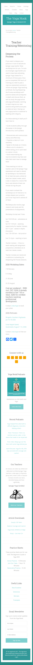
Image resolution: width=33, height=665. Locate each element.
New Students (16, 588)
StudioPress (13, 655)
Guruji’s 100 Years (16, 522)
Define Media (24, 655)
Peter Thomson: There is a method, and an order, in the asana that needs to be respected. (16, 435)
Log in (16, 657)
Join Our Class (12, 563)
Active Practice (12, 561)
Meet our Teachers (16, 505)
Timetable (16, 600)
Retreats (16, 596)
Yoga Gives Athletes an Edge (16, 530)
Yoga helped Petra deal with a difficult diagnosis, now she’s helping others (16, 426)
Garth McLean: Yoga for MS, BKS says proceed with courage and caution (16, 451)
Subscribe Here (16, 407)
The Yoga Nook (16, 18)
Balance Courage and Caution (16, 526)
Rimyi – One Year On (16, 533)
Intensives (16, 592)
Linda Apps (15, 306)
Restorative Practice (13, 568)
